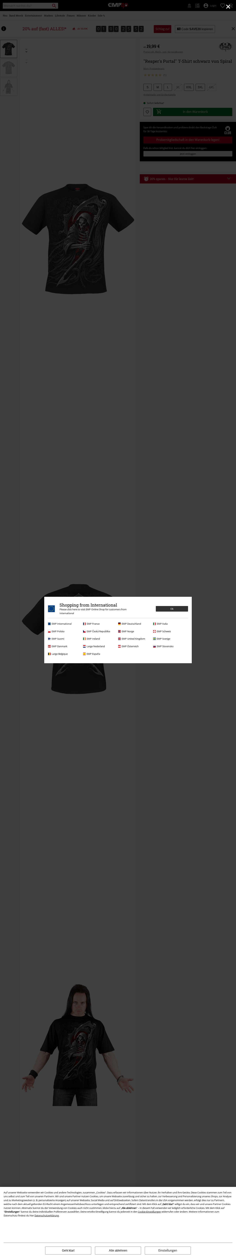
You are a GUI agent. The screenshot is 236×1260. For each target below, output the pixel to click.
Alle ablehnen (118, 1250)
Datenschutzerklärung (46, 1215)
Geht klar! (68, 1250)
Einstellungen (167, 1250)
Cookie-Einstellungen (149, 1211)
